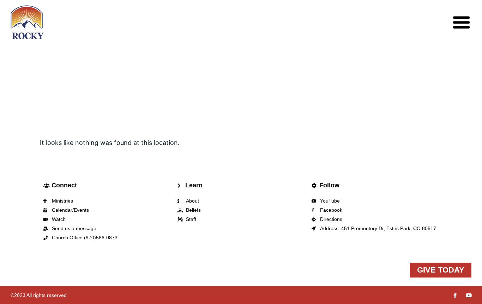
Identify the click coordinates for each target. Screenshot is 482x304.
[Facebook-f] (455, 295)
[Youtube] (468, 295)
